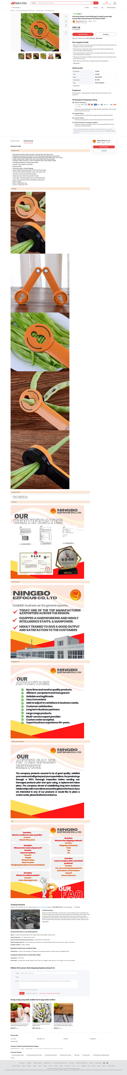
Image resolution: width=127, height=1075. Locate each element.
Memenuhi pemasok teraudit (81, 1063)
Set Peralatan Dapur (49, 10)
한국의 (73, 1065)
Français (39, 1065)
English (18, 1065)
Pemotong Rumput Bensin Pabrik (34, 1055)
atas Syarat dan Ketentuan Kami (115, 1070)
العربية (78, 1065)
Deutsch (50, 1065)
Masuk (114, 4)
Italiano (61, 1065)
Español (45, 1065)
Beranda (12, 10)
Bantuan (96, 7)
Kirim (22, 993)
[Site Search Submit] (96, 2)
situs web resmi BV (42, 907)
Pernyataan (29, 1063)
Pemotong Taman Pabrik (65, 1055)
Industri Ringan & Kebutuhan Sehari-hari (25, 10)
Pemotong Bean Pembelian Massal (101, 1055)
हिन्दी (89, 1065)
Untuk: (17, 977)
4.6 (99, 142)
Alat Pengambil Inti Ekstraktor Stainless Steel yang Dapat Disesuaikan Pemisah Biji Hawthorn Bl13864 (63, 1025)
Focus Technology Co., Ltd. (59, 1068)
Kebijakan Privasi (47, 1063)
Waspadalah (93, 1038)
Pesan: (17, 981)
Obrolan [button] (107, 34)
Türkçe (98, 1065)
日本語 (34, 1065)
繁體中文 (29, 1065)
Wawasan (91, 1063)
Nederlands (83, 1065)
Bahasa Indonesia (111, 1065)
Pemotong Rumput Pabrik (18, 1055)
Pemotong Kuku (86, 1055)
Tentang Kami (22, 1063)
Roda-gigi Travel (40, 1038)
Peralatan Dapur (40, 10)
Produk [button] (34, 3)
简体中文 (24, 1065)
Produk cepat (71, 1063)
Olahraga (65, 1038)
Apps (102, 7)
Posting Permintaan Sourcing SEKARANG (50, 993)
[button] (91, 3)
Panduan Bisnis (98, 1063)
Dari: (18, 973)
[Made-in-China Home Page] (19, 3)
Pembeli (86, 7)
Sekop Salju (76, 1055)
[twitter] (107, 1063)
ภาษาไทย (93, 1065)
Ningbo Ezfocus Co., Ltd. (81, 21)
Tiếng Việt (104, 1065)
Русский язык (67, 1065)
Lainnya (12, 1058)
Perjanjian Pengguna (37, 1063)
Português (56, 1065)
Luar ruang (13, 1038)
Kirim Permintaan (83, 34)
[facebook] (104, 1063)
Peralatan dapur (14, 1041)
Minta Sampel (99, 38)
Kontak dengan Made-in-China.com (60, 1063)
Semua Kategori (16, 7)
